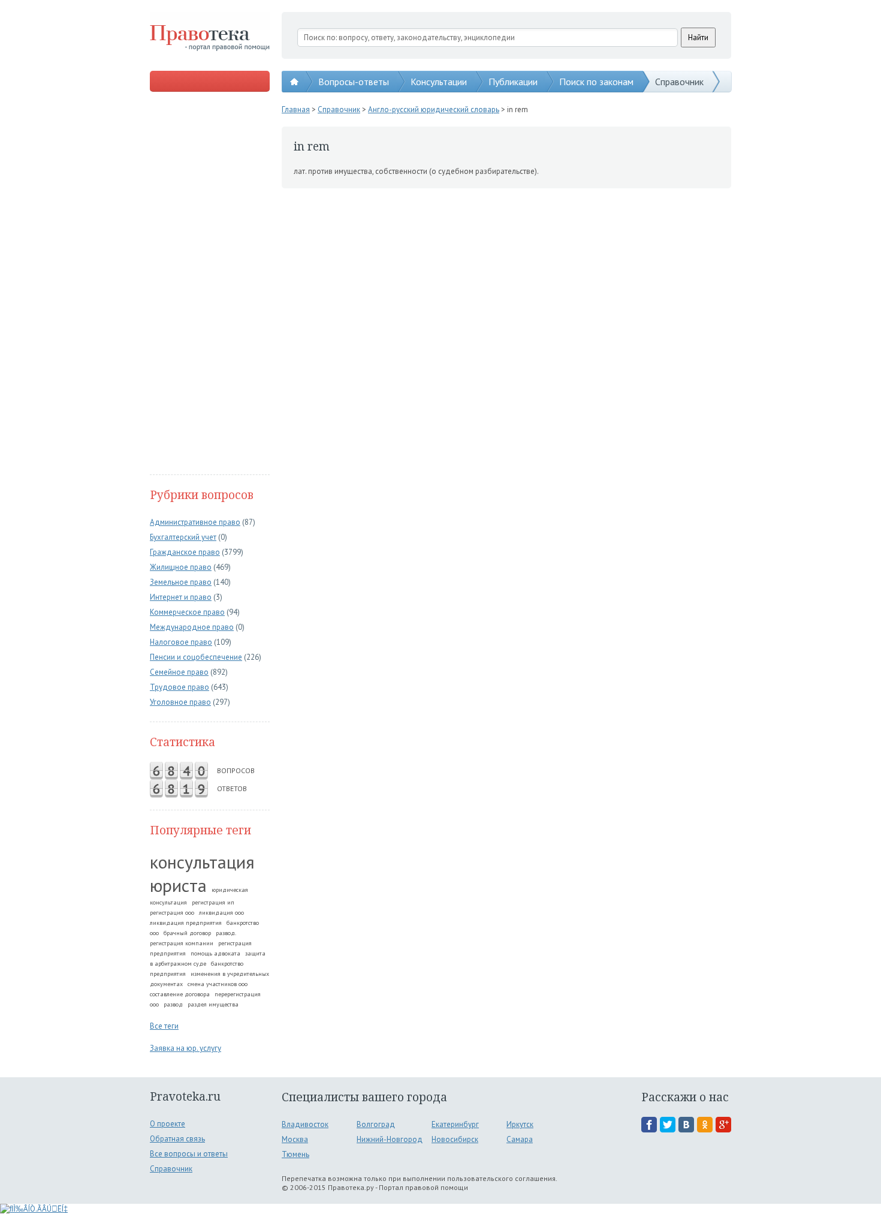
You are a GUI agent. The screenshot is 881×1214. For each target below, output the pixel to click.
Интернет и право (181, 597)
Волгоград (376, 1124)
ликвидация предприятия (186, 923)
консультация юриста (202, 873)
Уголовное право (180, 702)
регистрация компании (181, 943)
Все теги (164, 1026)
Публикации (513, 82)
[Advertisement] (210, 284)
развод (173, 1004)
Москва (295, 1139)
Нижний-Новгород (390, 1139)
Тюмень (295, 1154)
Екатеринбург (455, 1124)
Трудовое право (179, 687)
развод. (226, 933)
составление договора (180, 994)
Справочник (679, 82)
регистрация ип (213, 902)
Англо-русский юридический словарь (433, 109)
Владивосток (305, 1124)
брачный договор (187, 933)
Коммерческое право (187, 612)
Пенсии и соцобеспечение (196, 657)
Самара (519, 1139)
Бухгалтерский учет (183, 537)
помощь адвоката (215, 953)
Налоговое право (181, 642)
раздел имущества (213, 1004)
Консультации (439, 82)
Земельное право (181, 582)
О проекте (167, 1124)
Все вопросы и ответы (189, 1154)
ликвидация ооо (221, 912)
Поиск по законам (596, 82)
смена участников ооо (218, 984)
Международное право (192, 627)
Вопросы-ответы (353, 82)
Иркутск (519, 1124)
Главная (296, 109)
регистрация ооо (172, 912)
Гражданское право (185, 552)
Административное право (195, 522)
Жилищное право (181, 567)
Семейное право (179, 672)
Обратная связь (177, 1139)
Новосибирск (455, 1139)
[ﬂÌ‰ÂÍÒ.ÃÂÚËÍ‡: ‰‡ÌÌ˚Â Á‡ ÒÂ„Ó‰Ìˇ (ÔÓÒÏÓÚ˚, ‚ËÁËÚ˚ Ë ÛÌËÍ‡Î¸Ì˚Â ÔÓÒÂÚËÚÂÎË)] (34, 1209)
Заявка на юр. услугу (185, 1048)
